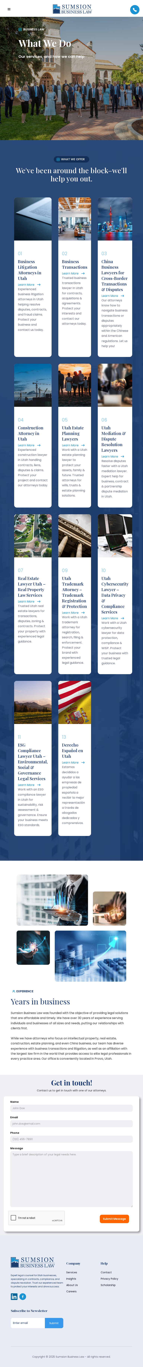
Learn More (26, 285)
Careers (71, 1291)
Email (14, 1117)
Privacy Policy (109, 1279)
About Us (72, 1285)
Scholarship (108, 1285)
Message (16, 1148)
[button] (9, 9)
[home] (72, 9)
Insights (71, 1279)
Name (14, 1102)
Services (71, 1272)
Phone (14, 1133)
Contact (106, 1272)
